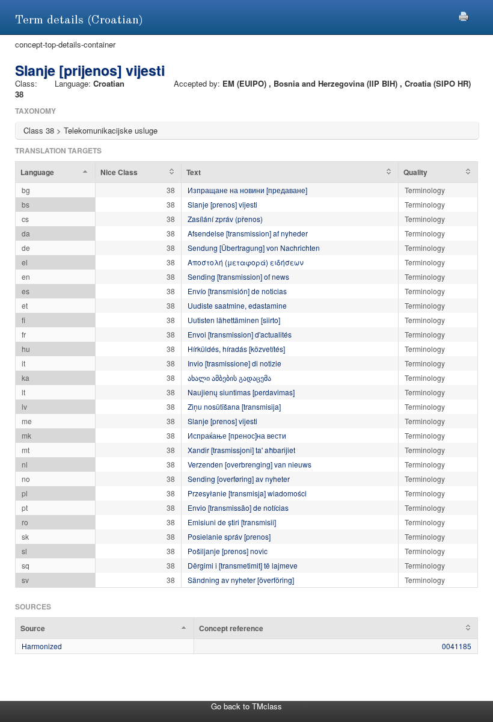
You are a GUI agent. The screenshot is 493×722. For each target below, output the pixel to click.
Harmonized (42, 646)
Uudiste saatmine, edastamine (237, 305)
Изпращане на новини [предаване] (247, 190)
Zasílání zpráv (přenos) (225, 219)
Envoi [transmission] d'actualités (240, 334)
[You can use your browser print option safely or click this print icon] (463, 14)
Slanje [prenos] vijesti (222, 204)
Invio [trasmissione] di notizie (234, 363)
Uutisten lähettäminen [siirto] (234, 320)
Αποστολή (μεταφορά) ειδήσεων (246, 262)
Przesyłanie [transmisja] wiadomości (247, 493)
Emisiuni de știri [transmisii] (232, 522)
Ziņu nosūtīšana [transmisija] (234, 406)
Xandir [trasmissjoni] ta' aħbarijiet (241, 450)
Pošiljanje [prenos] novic (228, 551)
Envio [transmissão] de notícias (238, 507)
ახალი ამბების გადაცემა (229, 377)
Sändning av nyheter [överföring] (241, 580)
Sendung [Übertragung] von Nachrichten (254, 247)
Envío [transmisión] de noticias (237, 291)
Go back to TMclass (246, 706)
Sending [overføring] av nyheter (239, 479)
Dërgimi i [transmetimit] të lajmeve (243, 565)
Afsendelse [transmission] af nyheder (248, 233)
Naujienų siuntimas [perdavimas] (241, 392)
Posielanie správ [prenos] (229, 536)
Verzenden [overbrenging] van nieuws (249, 464)
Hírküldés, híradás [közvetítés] (236, 349)
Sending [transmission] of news (238, 276)
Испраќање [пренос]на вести (237, 435)
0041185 (456, 646)
